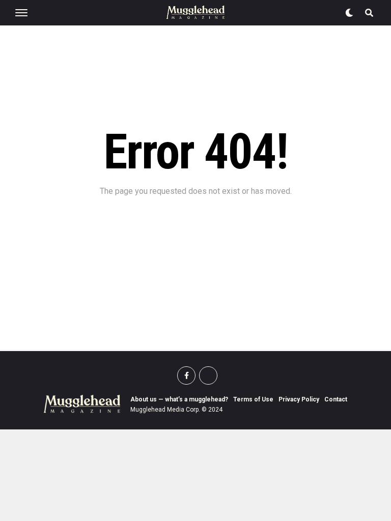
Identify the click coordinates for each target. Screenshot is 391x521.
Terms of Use (253, 399)
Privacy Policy (298, 399)
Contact (335, 399)
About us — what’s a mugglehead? (179, 399)
